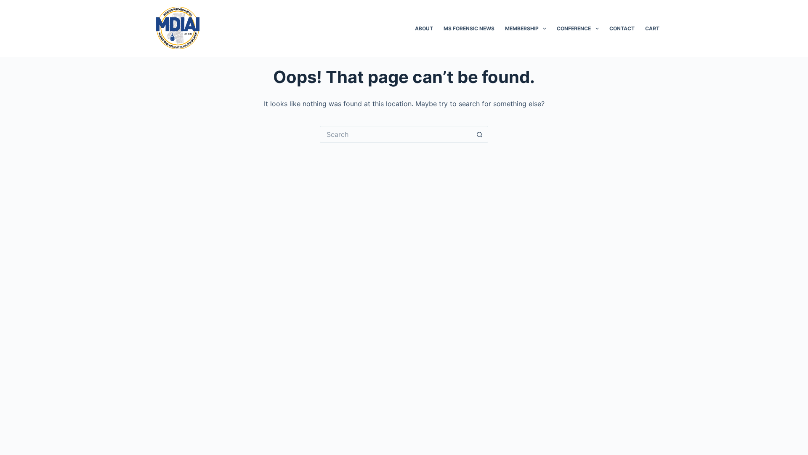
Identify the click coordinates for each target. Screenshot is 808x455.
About (424, 28)
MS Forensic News (469, 28)
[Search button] (479, 134)
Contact (622, 28)
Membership (522, 28)
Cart (652, 28)
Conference (574, 28)
